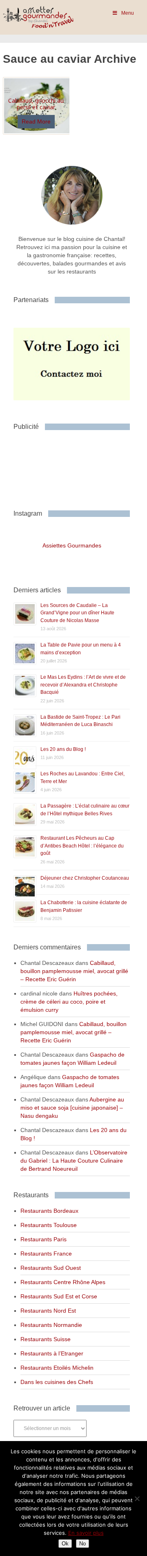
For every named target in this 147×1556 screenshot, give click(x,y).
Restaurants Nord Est (48, 1310)
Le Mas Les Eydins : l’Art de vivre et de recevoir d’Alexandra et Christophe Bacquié (83, 684)
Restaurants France (46, 1253)
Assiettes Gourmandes (71, 545)
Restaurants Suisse (45, 1339)
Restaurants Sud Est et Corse (58, 1296)
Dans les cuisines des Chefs (56, 1382)
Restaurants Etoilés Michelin (57, 1367)
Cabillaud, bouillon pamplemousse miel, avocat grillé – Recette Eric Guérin (74, 971)
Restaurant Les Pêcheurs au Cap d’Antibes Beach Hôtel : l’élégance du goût (82, 845)
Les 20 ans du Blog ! (63, 749)
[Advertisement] (78, 466)
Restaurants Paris (43, 1239)
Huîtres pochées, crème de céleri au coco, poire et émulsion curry (69, 1001)
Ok (65, 1544)
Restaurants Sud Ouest (50, 1268)
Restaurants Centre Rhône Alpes (62, 1282)
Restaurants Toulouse (48, 1225)
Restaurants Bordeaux (49, 1210)
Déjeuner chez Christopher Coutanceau (84, 878)
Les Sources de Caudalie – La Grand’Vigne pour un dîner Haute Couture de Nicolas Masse (77, 613)
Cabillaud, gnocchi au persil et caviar (36, 104)
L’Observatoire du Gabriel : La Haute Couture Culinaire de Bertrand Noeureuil (73, 1160)
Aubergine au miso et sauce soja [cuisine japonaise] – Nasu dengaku (72, 1107)
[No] (137, 1498)
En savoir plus (86, 1533)
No (82, 1544)
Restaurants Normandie (51, 1325)
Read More (36, 121)
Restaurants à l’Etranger (51, 1353)
